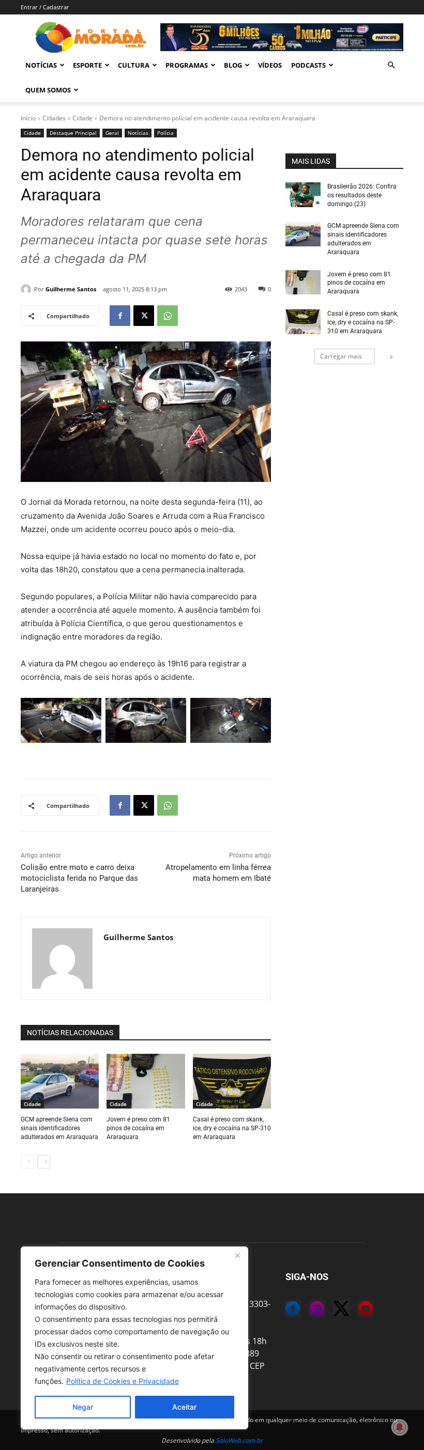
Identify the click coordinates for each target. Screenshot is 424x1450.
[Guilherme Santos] (27, 289)
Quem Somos (48, 90)
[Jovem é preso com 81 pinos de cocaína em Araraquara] (146, 1081)
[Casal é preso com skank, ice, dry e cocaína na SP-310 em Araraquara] (232, 1081)
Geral (112, 132)
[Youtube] (357, 1310)
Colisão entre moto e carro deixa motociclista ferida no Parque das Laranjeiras (79, 878)
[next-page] (43, 1161)
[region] (134, 1337)
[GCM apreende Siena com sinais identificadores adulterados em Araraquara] (60, 1081)
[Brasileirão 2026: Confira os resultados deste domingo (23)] (303, 194)
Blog (233, 65)
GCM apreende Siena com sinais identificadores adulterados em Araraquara (59, 1128)
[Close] (237, 1255)
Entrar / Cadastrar (45, 7)
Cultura (133, 65)
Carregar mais (341, 356)
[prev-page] (27, 1161)
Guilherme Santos (71, 289)
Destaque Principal (73, 132)
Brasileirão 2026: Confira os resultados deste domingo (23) (362, 195)
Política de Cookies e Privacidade (122, 1381)
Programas (186, 65)
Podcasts (308, 65)
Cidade (82, 118)
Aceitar (184, 1406)
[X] (143, 315)
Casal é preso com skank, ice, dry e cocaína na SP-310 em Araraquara (232, 1128)
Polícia (165, 132)
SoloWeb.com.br (239, 1440)
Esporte (87, 65)
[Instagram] (308, 1310)
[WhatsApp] (167, 315)
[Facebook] (120, 315)
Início (28, 118)
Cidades (54, 118)
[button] (390, 65)
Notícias (41, 65)
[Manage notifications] (399, 1427)
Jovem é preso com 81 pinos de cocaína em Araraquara (138, 1128)
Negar (82, 1406)
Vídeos (270, 65)
